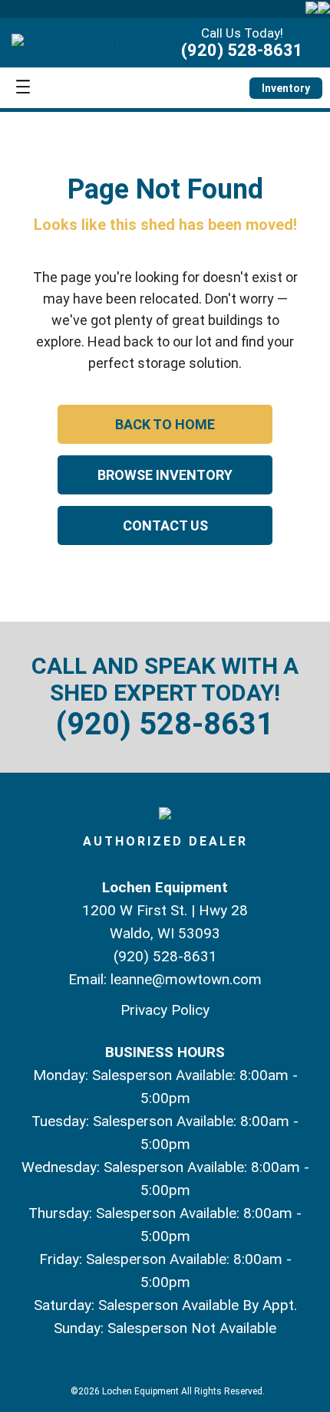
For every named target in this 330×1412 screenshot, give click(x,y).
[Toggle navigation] (23, 87)
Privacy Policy (165, 1010)
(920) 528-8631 (242, 50)
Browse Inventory (165, 475)
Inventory (286, 88)
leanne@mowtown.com (186, 979)
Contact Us (165, 525)
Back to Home (165, 424)
